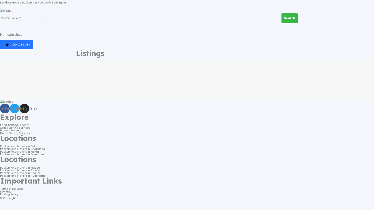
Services (15, 34)
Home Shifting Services (15, 133)
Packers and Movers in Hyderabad (23, 175)
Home (4, 34)
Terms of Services (11, 188)
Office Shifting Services (15, 127)
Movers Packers (10, 130)
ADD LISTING (20, 44)
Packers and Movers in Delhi (18, 146)
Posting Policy (9, 194)
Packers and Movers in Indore (20, 170)
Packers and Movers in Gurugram (22, 154)
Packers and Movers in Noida (19, 151)
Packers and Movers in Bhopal (20, 173)
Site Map (5, 191)
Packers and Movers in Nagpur (20, 167)
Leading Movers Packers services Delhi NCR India (33, 2)
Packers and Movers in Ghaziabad (22, 149)
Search (289, 18)
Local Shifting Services (14, 125)
